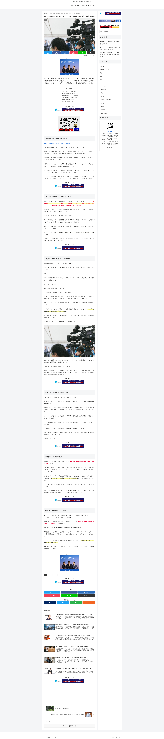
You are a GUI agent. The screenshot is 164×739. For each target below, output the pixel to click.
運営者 (110, 131)
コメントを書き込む (69, 726)
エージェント (104, 83)
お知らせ (102, 66)
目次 (67, 88)
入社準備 (103, 89)
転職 (101, 79)
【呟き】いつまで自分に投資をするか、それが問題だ (110, 43)
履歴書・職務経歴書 (106, 99)
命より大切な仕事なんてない (68, 101)
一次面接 (103, 86)
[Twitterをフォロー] (63, 602)
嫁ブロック (104, 96)
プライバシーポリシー (109, 734)
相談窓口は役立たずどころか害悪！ (70, 95)
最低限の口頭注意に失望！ (68, 99)
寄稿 (101, 76)
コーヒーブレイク (104, 69)
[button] (120, 31)
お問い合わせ (118, 734)
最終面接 (103, 109)
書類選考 (103, 106)
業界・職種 (104, 113)
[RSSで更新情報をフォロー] (89, 602)
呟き (101, 73)
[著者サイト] (50, 602)
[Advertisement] (69, 694)
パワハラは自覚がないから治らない (70, 93)
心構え (102, 103)
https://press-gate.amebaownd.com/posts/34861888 (57, 143)
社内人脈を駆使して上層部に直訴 (69, 97)
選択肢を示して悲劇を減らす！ (69, 91)
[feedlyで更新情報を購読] (76, 602)
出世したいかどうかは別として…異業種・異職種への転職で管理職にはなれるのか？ (110, 54)
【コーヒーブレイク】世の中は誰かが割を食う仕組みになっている (110, 48)
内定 (102, 93)
